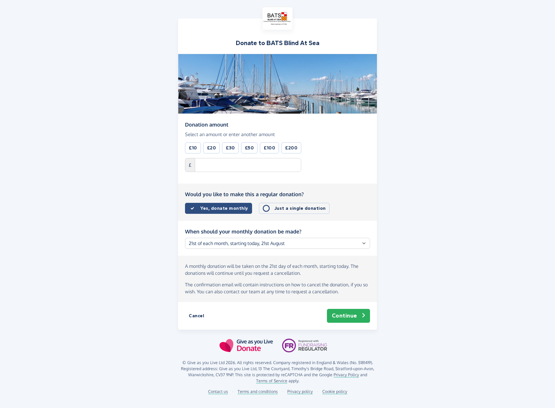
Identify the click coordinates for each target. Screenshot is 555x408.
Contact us (218, 391)
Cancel (196, 315)
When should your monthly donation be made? (243, 231)
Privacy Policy (346, 374)
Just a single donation (300, 208)
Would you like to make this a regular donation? (244, 194)
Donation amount (206, 124)
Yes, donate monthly (224, 208)
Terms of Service (271, 380)
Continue (344, 315)
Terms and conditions (258, 391)
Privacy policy (300, 391)
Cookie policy (334, 391)
